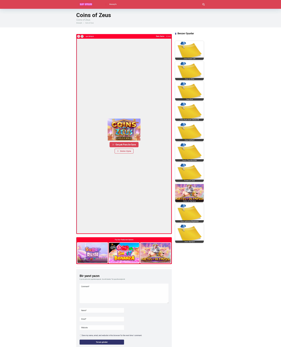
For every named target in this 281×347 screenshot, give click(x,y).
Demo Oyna (125, 151)
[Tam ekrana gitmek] (82, 36)
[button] (124, 130)
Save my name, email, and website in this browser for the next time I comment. (112, 335)
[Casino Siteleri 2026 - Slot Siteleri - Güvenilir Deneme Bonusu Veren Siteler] (85, 4)
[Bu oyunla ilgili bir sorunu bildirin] (78, 36)
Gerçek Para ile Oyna (125, 144)
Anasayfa (112, 4)
